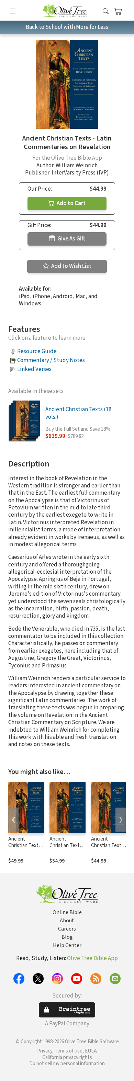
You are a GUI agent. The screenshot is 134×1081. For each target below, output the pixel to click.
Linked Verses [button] (34, 369)
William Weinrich (77, 165)
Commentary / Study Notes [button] (51, 360)
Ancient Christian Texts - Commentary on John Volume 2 (67, 848)
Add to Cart (71, 203)
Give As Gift (70, 239)
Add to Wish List (70, 266)
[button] (106, 11)
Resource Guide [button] (37, 351)
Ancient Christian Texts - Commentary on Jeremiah (108, 848)
